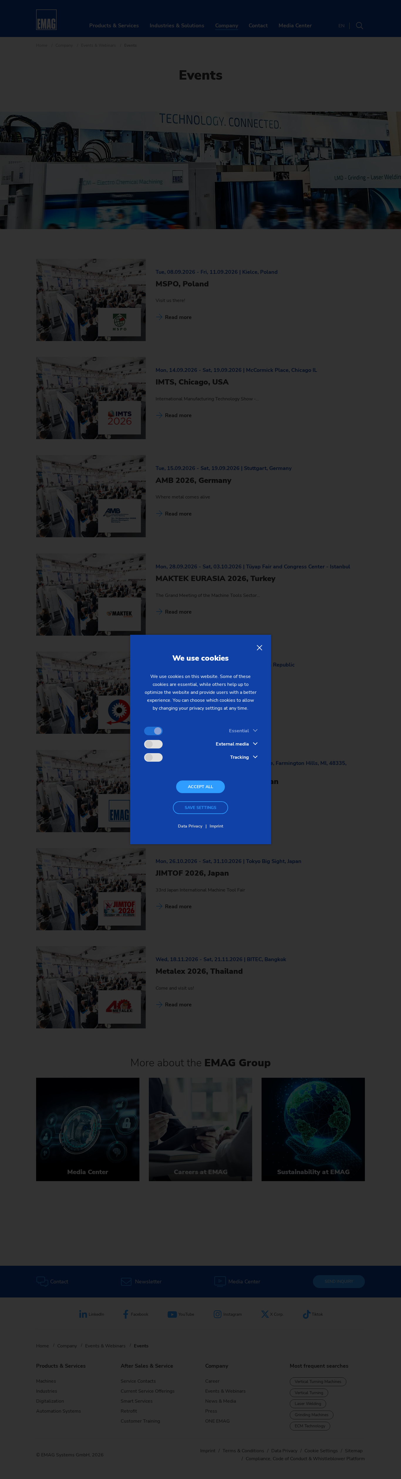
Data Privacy (190, 826)
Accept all (200, 787)
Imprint (216, 826)
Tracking (239, 757)
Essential (239, 731)
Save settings (200, 807)
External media (232, 744)
